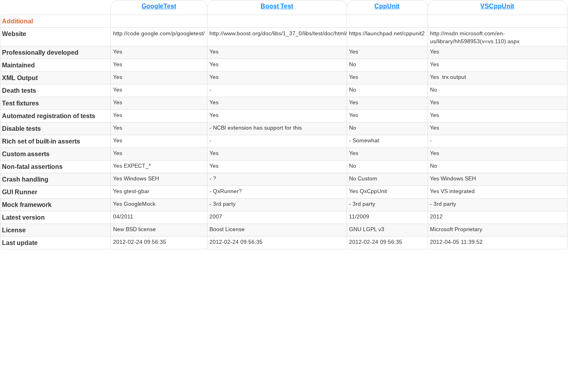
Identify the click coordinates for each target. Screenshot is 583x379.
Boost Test (277, 6)
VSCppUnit (497, 6)
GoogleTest (159, 6)
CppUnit (386, 6)
